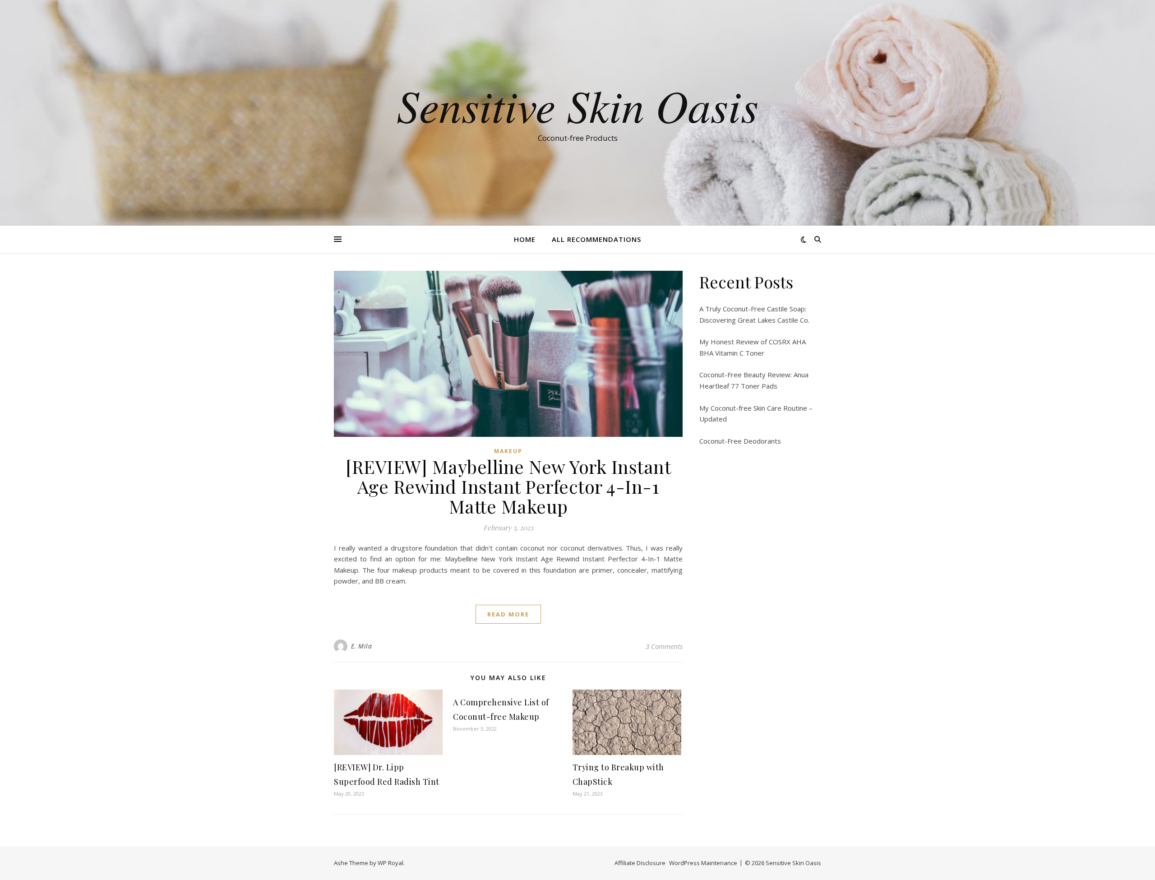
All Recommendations (596, 239)
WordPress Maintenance (703, 863)
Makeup (508, 451)
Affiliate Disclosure (639, 863)
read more (508, 614)
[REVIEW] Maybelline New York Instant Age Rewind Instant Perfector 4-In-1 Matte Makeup (508, 486)
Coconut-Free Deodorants (740, 440)
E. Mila (361, 646)
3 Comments (664, 646)
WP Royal (390, 863)
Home (525, 239)
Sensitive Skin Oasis (577, 104)
